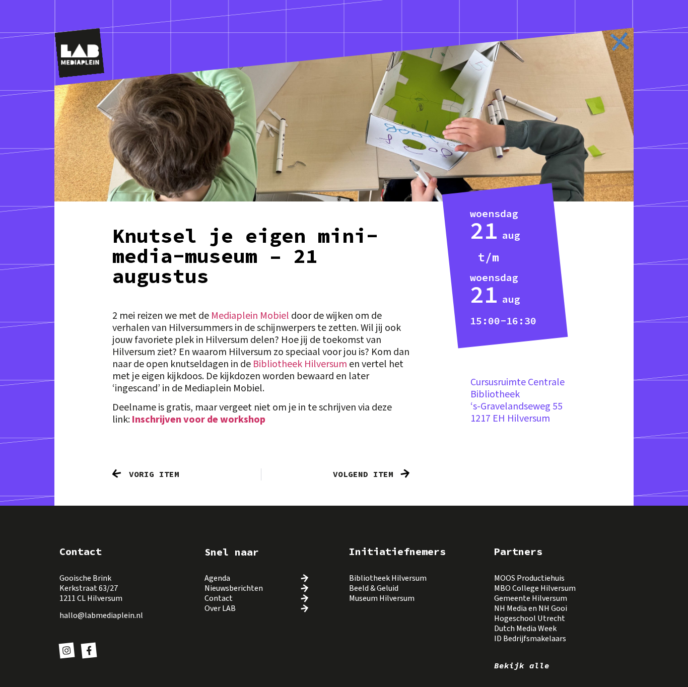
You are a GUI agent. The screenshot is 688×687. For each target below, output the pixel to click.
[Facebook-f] (89, 650)
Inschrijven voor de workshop (198, 420)
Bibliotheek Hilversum (300, 364)
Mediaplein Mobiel (250, 316)
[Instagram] (67, 650)
